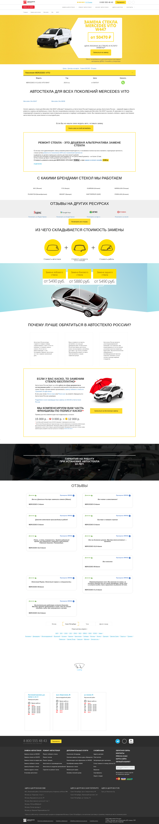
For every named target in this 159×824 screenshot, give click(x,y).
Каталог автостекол (101, 7)
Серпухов (79, 639)
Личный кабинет (123, 762)
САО (70, 633)
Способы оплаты (94, 820)
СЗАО (65, 633)
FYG (65, 188)
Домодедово (36, 636)
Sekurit (65, 194)
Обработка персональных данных (78, 820)
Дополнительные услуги (77, 750)
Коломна (64, 636)
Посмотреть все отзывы (79, 221)
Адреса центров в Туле (110, 788)
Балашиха (28, 636)
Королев (70, 636)
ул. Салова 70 (88, 694)
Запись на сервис (28, 7)
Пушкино (130, 636)
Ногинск (99, 636)
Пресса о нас (122, 756)
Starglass (122, 194)
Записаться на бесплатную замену (106, 411)
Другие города (103, 624)
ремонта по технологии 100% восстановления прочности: (63, 153)
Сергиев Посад (71, 639)
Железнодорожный (46, 636)
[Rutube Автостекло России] (132, 743)
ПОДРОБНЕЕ (38, 163)
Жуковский (57, 636)
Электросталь (95, 639)
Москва (54, 624)
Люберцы (86, 636)
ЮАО (90, 633)
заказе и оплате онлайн (93, 160)
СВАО (75, 633)
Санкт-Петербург (70, 624)
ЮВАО (85, 633)
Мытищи (92, 636)
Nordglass (122, 188)
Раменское (62, 639)
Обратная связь (123, 750)
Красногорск (78, 636)
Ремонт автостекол (85, 7)
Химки (100, 633)
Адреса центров (117, 7)
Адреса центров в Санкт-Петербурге (84, 788)
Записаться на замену (100, 52)
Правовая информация (61, 820)
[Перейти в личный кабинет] (133, 2)
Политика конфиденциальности (45, 820)
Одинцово (105, 636)
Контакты (130, 7)
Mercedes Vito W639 (58, 101)
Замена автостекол (68, 7)
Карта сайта (121, 759)
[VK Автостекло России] (124, 741)
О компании (99, 750)
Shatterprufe (93, 194)
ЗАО (61, 633)
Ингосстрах (51, 394)
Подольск (123, 636)
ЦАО (56, 633)
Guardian (93, 188)
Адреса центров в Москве (35, 788)
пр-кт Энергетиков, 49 (63, 694)
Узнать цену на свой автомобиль (79, 128)
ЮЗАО (95, 633)
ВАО (80, 633)
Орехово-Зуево (114, 636)
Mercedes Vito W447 (30, 101)
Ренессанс (62, 394)
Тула (87, 624)
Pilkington (37, 194)
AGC (37, 188)
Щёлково (86, 639)
